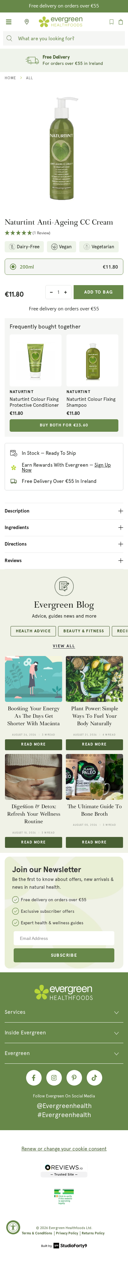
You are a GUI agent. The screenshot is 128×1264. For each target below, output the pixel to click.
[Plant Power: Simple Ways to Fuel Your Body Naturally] (94, 679)
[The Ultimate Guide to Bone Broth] (94, 777)
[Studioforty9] (64, 1246)
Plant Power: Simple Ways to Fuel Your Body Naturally (94, 716)
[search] (9, 38)
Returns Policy (93, 1233)
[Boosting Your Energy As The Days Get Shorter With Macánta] (33, 679)
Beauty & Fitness (83, 631)
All (29, 78)
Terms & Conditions (37, 1233)
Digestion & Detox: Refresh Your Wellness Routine (33, 814)
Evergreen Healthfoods (67, 1228)
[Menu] (9, 22)
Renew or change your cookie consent (64, 1149)
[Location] (25, 22)
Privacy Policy (67, 1233)
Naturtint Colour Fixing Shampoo (91, 402)
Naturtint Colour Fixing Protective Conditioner (34, 402)
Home (10, 78)
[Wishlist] (111, 22)
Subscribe (64, 955)
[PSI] (64, 1203)
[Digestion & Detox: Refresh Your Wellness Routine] (33, 777)
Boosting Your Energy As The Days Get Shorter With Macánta (33, 716)
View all (64, 646)
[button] (64, 233)
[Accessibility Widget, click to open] (13, 1227)
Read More (33, 744)
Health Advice (33, 631)
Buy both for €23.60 (64, 425)
